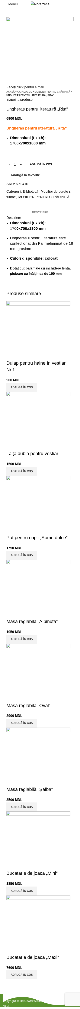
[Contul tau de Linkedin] (24, 207)
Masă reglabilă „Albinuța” (32, 621)
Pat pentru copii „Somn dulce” (36, 537)
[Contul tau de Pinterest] (19, 207)
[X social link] (14, 207)
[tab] (40, 212)
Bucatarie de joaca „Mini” (32, 873)
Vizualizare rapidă (11, 354)
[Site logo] (40, 4)
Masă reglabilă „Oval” (28, 705)
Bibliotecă (30, 191)
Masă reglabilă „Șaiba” (29, 789)
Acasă (10, 91)
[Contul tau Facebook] (9, 207)
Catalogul (24, 91)
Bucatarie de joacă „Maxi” (32, 957)
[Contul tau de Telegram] (29, 207)
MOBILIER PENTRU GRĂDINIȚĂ (52, 91)
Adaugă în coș (41, 164)
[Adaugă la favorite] (23, 354)
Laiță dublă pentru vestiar (32, 453)
